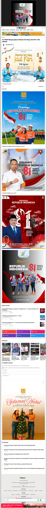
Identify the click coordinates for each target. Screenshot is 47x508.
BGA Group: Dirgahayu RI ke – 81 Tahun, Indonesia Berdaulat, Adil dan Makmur (18, 322)
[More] (38, 312)
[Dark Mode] (44, 27)
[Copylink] (40, 500)
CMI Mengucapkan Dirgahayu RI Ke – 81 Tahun (12, 315)
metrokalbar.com (9, 44)
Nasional (5, 341)
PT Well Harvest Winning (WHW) (7, 84)
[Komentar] (7, 500)
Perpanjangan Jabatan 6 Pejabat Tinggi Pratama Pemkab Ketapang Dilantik (19, 445)
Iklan (3, 37)
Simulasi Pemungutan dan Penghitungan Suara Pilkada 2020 (16, 454)
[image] (42, 310)
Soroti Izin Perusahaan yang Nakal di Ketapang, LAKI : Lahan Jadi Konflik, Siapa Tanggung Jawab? (24, 468)
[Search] (43, 27)
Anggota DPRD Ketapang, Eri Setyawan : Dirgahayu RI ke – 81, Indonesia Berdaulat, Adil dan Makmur (20, 309)
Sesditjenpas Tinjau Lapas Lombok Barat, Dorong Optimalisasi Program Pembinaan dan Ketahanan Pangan (24, 459)
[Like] (4, 500)
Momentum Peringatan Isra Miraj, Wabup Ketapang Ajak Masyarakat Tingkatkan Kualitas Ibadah (24, 449)
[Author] (3, 44)
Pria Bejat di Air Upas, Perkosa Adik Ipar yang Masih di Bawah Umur (18, 464)
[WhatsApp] (38, 500)
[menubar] (3, 27)
